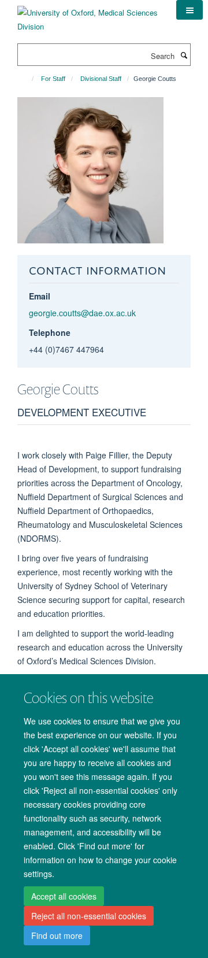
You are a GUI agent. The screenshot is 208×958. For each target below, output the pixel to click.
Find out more (57, 935)
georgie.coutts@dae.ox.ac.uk (82, 313)
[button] (189, 10)
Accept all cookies (63, 896)
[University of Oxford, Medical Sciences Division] (88, 15)
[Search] (183, 55)
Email (39, 296)
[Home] (27, 78)
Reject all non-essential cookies (88, 916)
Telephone (49, 332)
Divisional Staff (100, 78)
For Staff (53, 78)
